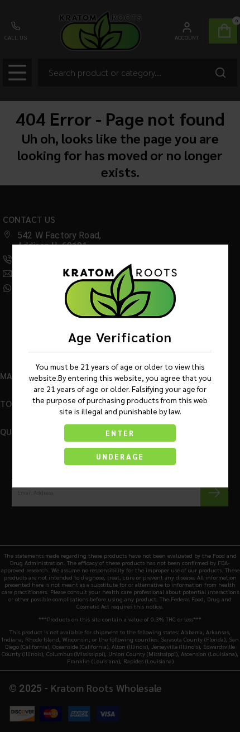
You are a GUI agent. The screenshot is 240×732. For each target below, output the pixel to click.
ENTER (120, 433)
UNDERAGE (120, 456)
